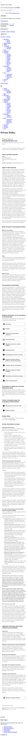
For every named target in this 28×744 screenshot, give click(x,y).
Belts (5, 50)
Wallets (5, 44)
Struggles (9, 70)
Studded (8, 56)
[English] (1, 22)
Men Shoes (6, 39)
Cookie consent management (10, 732)
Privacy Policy (7, 729)
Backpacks (6, 66)
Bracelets (9, 48)
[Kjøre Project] (4, 21)
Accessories (6, 46)
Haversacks (9, 76)
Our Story (3, 36)
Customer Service (8, 726)
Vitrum (8, 40)
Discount (6, 79)
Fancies (8, 62)
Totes (8, 78)
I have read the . (12, 13)
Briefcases (9, 75)
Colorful (9, 59)
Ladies (8, 60)
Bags (5, 72)
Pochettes (9, 47)
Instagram (12, 31)
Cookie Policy (12, 419)
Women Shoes (7, 43)
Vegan (8, 64)
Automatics (6, 51)
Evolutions (9, 68)
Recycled (9, 63)
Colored (8, 111)
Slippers (8, 42)
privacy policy (16, 13)
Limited (8, 58)
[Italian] (3, 22)
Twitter (7, 31)
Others (8, 71)
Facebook (3, 31)
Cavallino (9, 55)
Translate (12, 25)
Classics (8, 54)
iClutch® (6, 52)
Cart (5, 80)
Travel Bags (9, 74)
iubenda (3, 707)
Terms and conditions (9, 728)
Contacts (8, 36)
